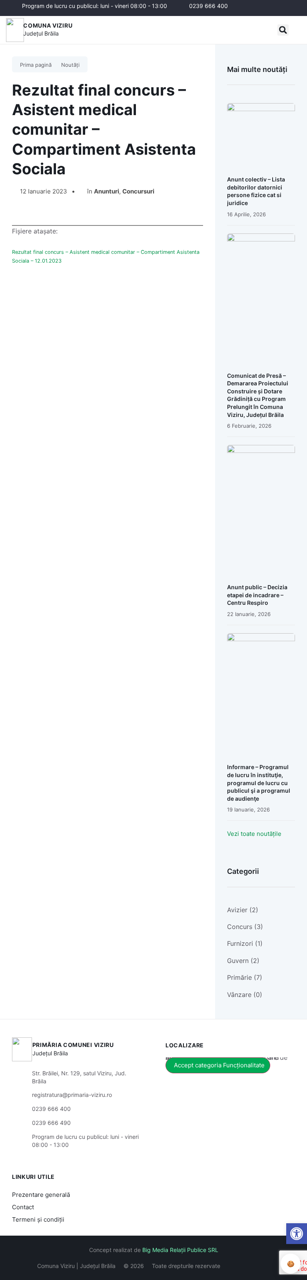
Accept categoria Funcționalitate (219, 1065)
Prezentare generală (41, 1194)
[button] (283, 30)
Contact (23, 1207)
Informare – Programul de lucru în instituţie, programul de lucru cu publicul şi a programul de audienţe (258, 782)
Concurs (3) (245, 927)
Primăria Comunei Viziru (73, 1044)
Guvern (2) (243, 961)
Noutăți (70, 65)
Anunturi (106, 191)
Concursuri (138, 191)
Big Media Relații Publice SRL (180, 1249)
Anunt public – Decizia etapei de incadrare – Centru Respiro (257, 595)
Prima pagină (36, 65)
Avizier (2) (242, 910)
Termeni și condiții (38, 1219)
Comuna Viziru (47, 25)
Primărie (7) (244, 977)
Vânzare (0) (244, 995)
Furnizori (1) (245, 943)
